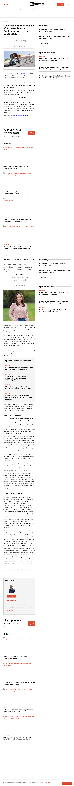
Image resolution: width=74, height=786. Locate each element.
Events (21, 14)
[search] (7, 4)
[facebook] (14, 46)
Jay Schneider (19, 274)
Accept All (67, 783)
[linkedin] (16, 46)
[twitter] (19, 46)
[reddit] (22, 46)
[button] (4, 4)
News (15, 14)
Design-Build (29, 14)
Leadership (6, 21)
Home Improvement (40, 14)
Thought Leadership (54, 14)
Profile (5, 255)
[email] (24, 46)
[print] (34, 46)
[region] (37, 783)
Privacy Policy (47, 782)
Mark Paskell (25, 73)
